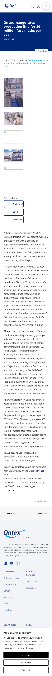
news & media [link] (14, 19)
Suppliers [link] (8, 597)
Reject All (26, 670)
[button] (46, 6)
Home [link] (6, 60)
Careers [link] (7, 590)
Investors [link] (8, 610)
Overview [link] (9, 571)
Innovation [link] (22, 60)
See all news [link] (40, 501)
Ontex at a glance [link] (11, 578)
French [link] (16, 219)
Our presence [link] (10, 584)
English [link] (16, 204)
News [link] (13, 60)
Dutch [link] (16, 211)
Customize (26, 662)
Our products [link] (32, 581)
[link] (12, 6)
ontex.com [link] (9, 490)
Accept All (26, 655)
